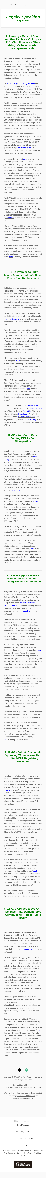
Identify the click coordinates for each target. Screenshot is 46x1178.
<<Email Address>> (23, 1125)
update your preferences (25, 1096)
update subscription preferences (23, 1145)
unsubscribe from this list (23, 1098)
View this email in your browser (23, 5)
